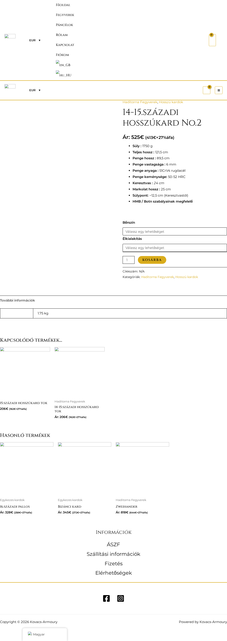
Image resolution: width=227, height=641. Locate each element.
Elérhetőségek (113, 573)
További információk (17, 300)
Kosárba (152, 260)
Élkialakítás (132, 239)
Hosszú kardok (171, 102)
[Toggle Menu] (195, 15)
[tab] (17, 300)
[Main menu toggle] (219, 90)
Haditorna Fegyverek (140, 102)
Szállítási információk (113, 554)
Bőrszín (129, 222)
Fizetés (114, 563)
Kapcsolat (65, 45)
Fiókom (62, 55)
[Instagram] (120, 598)
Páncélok (64, 25)
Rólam (62, 35)
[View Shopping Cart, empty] (212, 40)
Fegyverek (65, 15)
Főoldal (63, 5)
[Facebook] (106, 598)
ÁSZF (113, 544)
